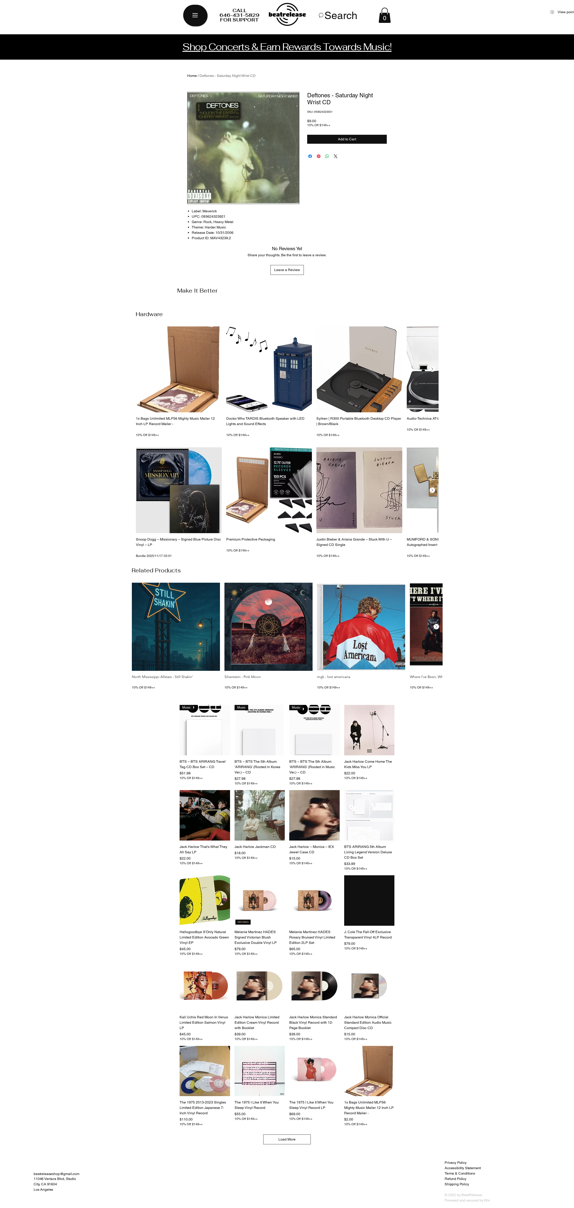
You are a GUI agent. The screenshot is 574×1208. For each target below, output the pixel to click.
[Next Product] (432, 369)
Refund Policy (455, 1179)
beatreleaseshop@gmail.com (56, 1174)
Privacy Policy (456, 1162)
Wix (487, 1200)
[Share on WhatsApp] (327, 156)
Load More (287, 1139)
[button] (384, 15)
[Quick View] (179, 369)
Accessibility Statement (463, 1168)
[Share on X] (335, 156)
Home (192, 76)
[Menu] (195, 15)
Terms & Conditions (460, 1173)
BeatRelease (70, 848)
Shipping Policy (457, 1184)
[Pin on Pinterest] (318, 156)
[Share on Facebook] (310, 156)
